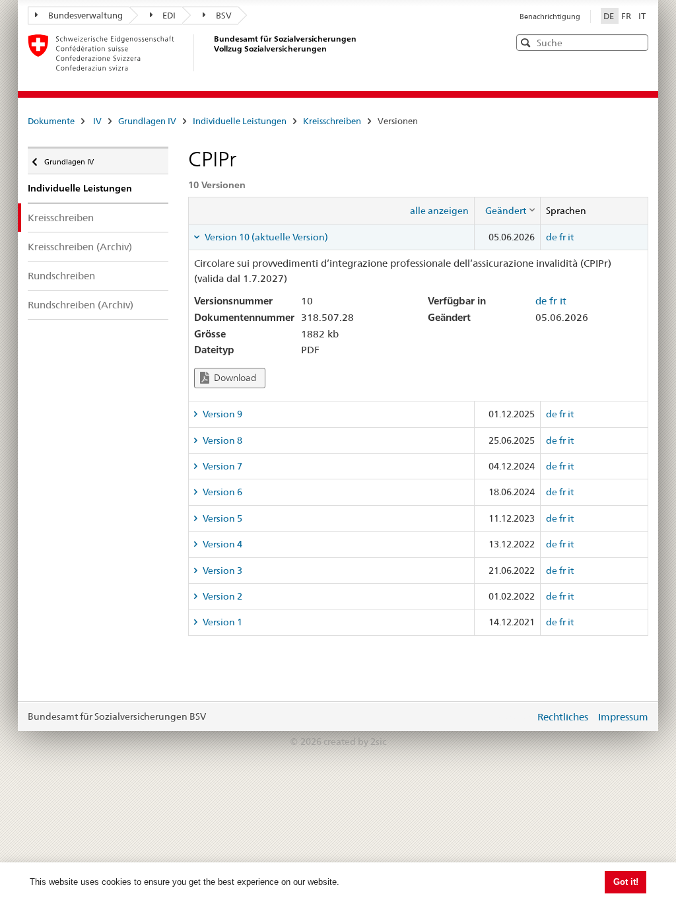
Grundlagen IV (147, 121)
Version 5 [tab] (221, 518)
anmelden (515, 716)
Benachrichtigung (550, 16)
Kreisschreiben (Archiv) (80, 246)
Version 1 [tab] (221, 622)
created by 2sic (354, 741)
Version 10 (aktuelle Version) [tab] (265, 237)
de (551, 237)
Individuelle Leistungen (240, 121)
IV (97, 121)
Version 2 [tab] (221, 596)
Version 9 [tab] (221, 414)
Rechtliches (562, 717)
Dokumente (51, 121)
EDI (169, 15)
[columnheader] (508, 210)
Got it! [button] (625, 882)
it (571, 237)
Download (234, 377)
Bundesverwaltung (85, 15)
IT (642, 16)
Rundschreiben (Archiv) (80, 304)
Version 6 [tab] (221, 492)
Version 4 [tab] (221, 544)
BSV (224, 15)
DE (609, 16)
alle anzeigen (439, 210)
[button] (637, 42)
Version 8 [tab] (221, 440)
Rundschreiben (61, 275)
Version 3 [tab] (221, 570)
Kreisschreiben (332, 121)
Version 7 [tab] (221, 466)
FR (627, 16)
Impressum (623, 717)
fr (562, 237)
